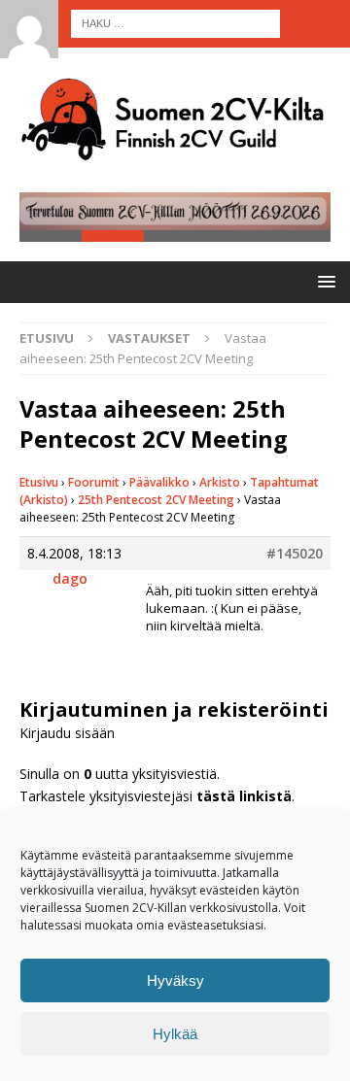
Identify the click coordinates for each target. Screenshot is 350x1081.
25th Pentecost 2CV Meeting (156, 499)
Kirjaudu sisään (67, 733)
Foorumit (94, 482)
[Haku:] (175, 22)
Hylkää (175, 1034)
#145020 (294, 553)
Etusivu (38, 482)
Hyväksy (175, 980)
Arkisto (219, 482)
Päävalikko (159, 482)
